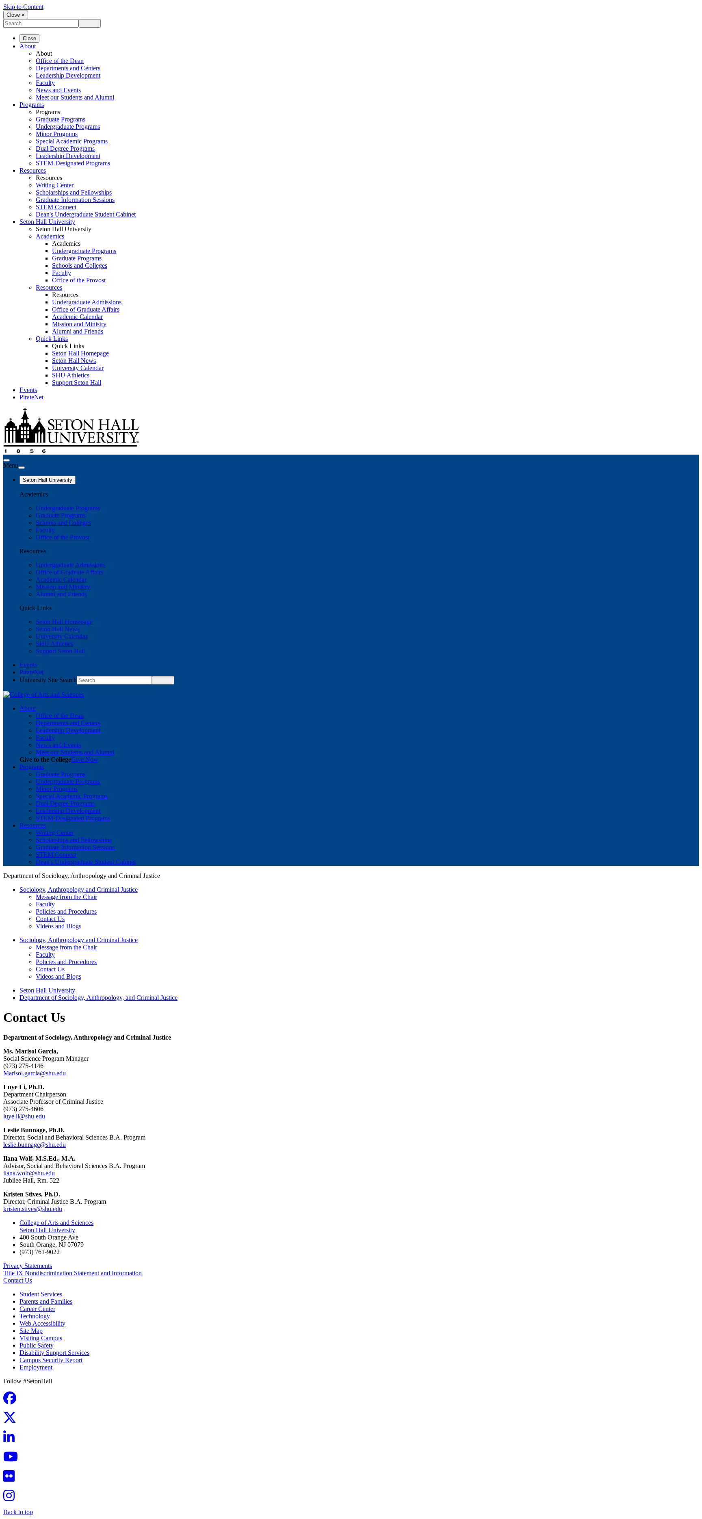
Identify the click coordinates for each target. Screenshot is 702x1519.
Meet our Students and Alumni (75, 97)
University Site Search (48, 679)
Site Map (31, 1330)
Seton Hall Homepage (80, 353)
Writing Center (55, 185)
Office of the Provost (79, 280)
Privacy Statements (27, 1265)
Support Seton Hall (76, 382)
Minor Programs (57, 133)
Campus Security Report (51, 1359)
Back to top (18, 1511)
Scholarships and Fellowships (74, 192)
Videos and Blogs (58, 926)
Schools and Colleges (79, 265)
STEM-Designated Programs (73, 163)
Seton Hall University (47, 221)
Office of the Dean (60, 60)
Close (29, 38)
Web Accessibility (42, 1323)
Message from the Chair (66, 896)
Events (28, 389)
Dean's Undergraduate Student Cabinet (86, 214)
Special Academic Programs (72, 141)
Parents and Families (46, 1301)
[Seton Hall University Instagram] (11, 1498)
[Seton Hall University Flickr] (11, 1478)
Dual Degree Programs (65, 148)
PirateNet (31, 397)
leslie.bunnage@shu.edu (34, 1144)
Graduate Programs (60, 119)
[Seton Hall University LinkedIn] (11, 1439)
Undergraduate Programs (68, 126)
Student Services (41, 1294)
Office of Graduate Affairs (85, 309)
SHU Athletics (70, 375)
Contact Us (50, 918)
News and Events (58, 90)
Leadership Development (68, 75)
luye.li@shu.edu (24, 1116)
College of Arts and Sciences (56, 1222)
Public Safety (37, 1345)
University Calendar (78, 367)
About (28, 46)
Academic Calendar (77, 316)
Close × (15, 15)
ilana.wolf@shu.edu (29, 1173)
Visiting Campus (41, 1338)
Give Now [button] (84, 759)
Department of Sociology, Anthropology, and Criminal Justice (99, 997)
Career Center (37, 1308)
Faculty (45, 82)
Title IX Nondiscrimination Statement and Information (72, 1273)
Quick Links (52, 338)
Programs (32, 104)
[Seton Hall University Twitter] (12, 1420)
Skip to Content (23, 6)
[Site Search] (6, 460)
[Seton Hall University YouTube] (13, 1459)
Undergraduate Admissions (86, 302)
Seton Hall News (74, 360)
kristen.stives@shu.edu (32, 1208)
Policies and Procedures (66, 911)
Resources (33, 170)
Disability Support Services (54, 1352)
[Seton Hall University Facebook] (12, 1400)
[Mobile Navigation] (21, 467)
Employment (36, 1367)
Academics (50, 236)
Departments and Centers (68, 68)
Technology (35, 1316)
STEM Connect (56, 207)
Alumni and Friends (77, 331)
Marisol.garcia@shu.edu (34, 1073)
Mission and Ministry (79, 324)
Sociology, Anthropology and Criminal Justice (79, 889)
